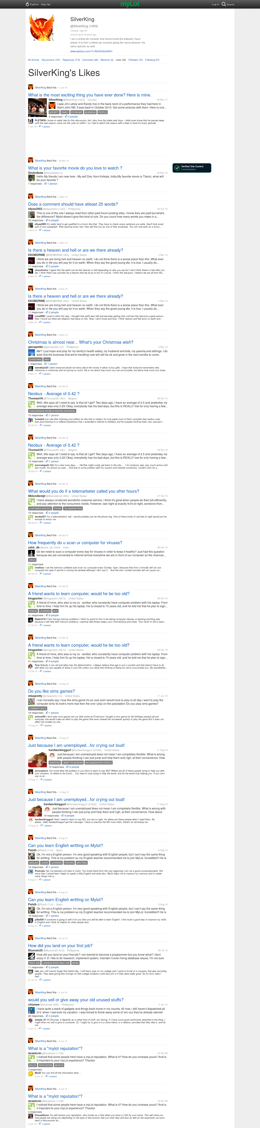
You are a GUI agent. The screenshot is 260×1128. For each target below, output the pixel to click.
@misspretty (50, 696)
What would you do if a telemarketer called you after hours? (83, 491)
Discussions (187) (51, 59)
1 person (46, 126)
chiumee (34, 1004)
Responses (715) (71, 59)
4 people (73, 116)
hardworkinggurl (60, 750)
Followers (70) (135, 59)
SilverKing (56, 100)
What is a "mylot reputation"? (55, 1048)
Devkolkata (35, 173)
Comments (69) (90, 59)
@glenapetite (51, 347)
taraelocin (34, 1053)
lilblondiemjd (36, 496)
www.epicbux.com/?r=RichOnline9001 (91, 51)
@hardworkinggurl (82, 750)
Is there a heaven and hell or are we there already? (75, 250)
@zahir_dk (46, 547)
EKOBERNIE (36, 255)
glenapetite (35, 347)
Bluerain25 (35, 950)
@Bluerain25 (50, 950)
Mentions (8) (107, 59)
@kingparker (50, 598)
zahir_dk (34, 547)
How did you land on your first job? (60, 945)
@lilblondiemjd (54, 496)
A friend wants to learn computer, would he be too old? (78, 593)
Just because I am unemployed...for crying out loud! (76, 745)
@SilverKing (70, 99)
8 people (54, 615)
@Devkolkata (51, 172)
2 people (54, 266)
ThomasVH (35, 398)
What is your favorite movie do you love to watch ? (75, 168)
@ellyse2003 (50, 209)
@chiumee (46, 1004)
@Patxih (42, 850)
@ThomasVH (51, 398)
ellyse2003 (35, 209)
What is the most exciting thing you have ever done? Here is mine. (89, 94)
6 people (54, 220)
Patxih (32, 850)
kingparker (35, 598)
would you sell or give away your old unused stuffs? (75, 999)
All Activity (33, 59)
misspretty (35, 696)
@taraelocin (49, 1053)
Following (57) (152, 59)
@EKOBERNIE (54, 255)
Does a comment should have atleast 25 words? (73, 204)
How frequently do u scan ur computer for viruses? (75, 542)
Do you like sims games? (51, 691)
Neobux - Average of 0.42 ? (53, 393)
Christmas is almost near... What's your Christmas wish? (80, 342)
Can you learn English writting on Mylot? (65, 845)
